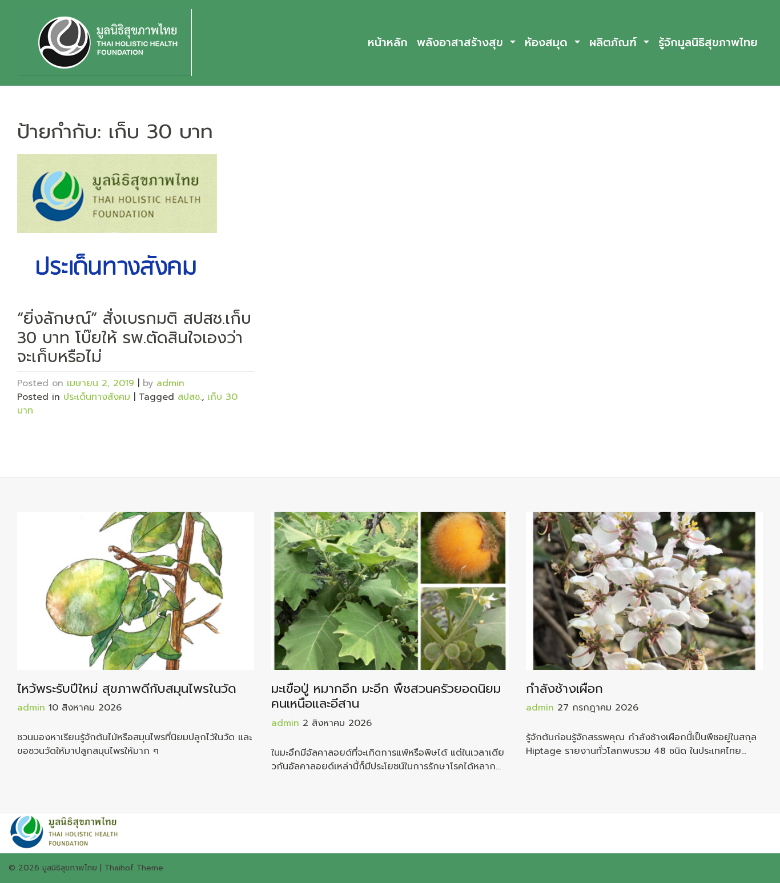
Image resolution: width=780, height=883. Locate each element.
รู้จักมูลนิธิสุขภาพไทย (708, 42)
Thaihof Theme (133, 868)
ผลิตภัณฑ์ (615, 42)
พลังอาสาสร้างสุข (462, 42)
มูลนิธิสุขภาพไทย (69, 868)
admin (170, 383)
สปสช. (190, 397)
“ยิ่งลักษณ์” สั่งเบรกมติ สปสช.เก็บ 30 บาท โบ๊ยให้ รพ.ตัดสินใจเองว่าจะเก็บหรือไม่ (134, 337)
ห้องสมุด (548, 42)
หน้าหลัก (388, 42)
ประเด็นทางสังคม (96, 397)
